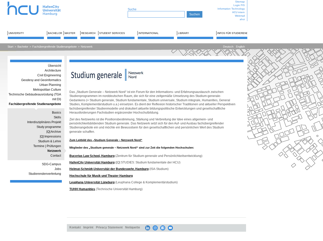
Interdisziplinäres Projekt (44, 122)
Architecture (53, 70)
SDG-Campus (51, 164)
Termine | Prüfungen (47, 146)
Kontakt (75, 227)
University (16, 33)
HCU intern (238, 12)
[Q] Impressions (50, 136)
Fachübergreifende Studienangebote (54, 46)
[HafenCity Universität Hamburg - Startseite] (38, 2)
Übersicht (54, 65)
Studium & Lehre (49, 141)
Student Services (112, 33)
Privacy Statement (109, 227)
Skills (57, 117)
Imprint (88, 227)
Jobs (58, 169)
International (149, 33)
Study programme (49, 127)
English (240, 46)
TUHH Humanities (82, 189)
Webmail (240, 15)
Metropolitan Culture (47, 89)
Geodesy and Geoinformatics (41, 80)
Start (10, 46)
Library (183, 33)
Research (88, 33)
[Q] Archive (53, 131)
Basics (56, 112)
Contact (55, 155)
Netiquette (132, 227)
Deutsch (228, 46)
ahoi (242, 19)
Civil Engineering (49, 75)
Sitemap (240, 1)
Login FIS (239, 5)
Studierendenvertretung (45, 174)
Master (70, 33)
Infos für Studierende (233, 33)
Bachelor (55, 33)
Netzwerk (87, 46)
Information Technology (231, 8)
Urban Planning (50, 85)
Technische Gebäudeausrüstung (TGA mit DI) (35, 97)
